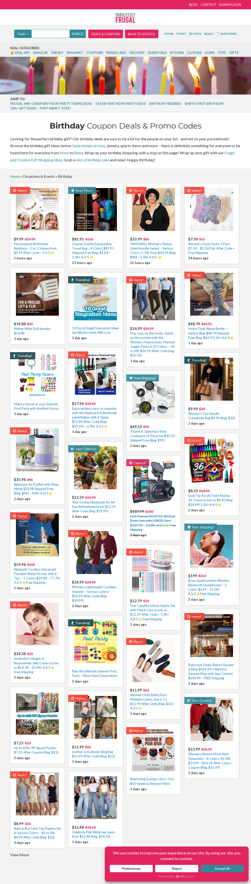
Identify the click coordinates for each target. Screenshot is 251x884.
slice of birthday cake (92, 159)
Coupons (95, 53)
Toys (222, 53)
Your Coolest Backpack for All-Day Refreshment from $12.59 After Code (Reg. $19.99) (94, 504)
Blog (193, 5)
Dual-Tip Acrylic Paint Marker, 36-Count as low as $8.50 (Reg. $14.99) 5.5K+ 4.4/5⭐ (210, 497)
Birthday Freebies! (165, 104)
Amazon (40, 53)
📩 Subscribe (226, 34)
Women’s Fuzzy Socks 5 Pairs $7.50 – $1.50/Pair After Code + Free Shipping (211, 246)
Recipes (195, 34)
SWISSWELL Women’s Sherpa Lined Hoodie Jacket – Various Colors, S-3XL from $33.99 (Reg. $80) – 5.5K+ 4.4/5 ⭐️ (153, 248)
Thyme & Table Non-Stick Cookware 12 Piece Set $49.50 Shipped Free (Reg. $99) (152, 433)
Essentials (157, 53)
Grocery (137, 53)
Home (169, 34)
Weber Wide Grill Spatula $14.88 (32, 328)
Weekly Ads (116, 53)
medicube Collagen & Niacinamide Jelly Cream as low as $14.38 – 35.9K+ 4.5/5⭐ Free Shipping (36, 662)
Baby (78, 152)
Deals (208, 34)
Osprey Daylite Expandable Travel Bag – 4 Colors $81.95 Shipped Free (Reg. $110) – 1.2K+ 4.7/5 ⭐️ (93, 248)
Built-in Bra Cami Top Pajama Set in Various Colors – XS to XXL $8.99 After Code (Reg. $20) (37, 830)
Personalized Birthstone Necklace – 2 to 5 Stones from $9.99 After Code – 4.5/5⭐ (35, 246)
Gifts (233, 53)
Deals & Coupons (105, 34)
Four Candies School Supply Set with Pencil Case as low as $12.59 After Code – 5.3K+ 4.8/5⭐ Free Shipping (152, 609)
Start (181, 34)
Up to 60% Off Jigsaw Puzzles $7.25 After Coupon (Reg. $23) (36, 747)
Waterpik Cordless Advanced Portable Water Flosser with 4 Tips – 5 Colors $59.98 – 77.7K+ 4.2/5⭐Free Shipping (37, 573)
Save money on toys (89, 145)
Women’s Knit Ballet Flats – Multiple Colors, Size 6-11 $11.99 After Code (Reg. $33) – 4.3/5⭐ (152, 699)
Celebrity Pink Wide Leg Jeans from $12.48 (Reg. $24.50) (93, 831)
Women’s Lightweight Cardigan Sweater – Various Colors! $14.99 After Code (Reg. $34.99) (94, 591)
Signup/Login (230, 5)
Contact (208, 5)
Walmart (75, 53)
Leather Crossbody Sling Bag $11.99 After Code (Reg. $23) (93, 751)
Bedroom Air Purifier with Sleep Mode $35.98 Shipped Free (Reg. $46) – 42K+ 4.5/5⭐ (36, 486)
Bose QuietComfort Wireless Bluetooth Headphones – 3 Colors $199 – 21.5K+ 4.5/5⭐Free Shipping (208, 584)
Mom (64, 152)
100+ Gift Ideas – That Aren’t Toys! (40, 108)
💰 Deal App (20, 53)
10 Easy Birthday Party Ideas (120, 104)
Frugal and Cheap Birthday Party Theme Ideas (51, 104)
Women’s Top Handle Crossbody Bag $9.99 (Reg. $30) (211, 413)
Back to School (141, 34)
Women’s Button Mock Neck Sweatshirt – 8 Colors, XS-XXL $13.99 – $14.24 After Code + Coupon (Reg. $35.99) (210, 758)
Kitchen (177, 53)
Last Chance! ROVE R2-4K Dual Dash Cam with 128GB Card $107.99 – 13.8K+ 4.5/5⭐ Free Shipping (153, 520)
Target (57, 53)
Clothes (194, 53)
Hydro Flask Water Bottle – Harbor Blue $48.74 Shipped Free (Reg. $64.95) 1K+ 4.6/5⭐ (211, 330)
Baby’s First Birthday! (204, 104)
